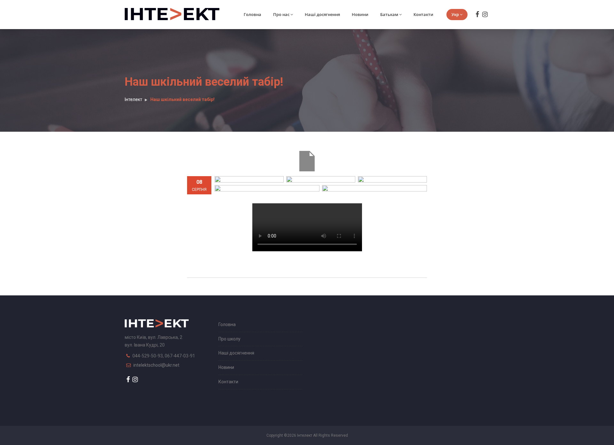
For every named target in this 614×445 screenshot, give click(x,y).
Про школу (229, 338)
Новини (360, 14)
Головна (252, 14)
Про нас (281, 14)
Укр (455, 14)
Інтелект (133, 99)
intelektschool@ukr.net (156, 365)
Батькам (389, 14)
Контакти (423, 14)
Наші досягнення (322, 14)
